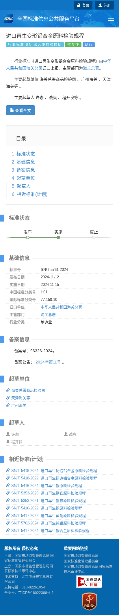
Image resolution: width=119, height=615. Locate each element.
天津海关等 (20, 398)
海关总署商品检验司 (28, 390)
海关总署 (91, 68)
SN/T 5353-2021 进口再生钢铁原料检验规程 (48, 500)
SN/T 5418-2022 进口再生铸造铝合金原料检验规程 (54, 478)
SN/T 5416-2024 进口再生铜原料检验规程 (46, 485)
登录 (85, 5)
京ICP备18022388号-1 (36, 593)
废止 (94, 232)
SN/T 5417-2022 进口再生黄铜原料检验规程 (48, 515)
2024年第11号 (48, 362)
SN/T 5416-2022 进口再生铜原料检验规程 (46, 508)
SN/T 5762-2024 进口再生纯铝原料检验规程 (48, 523)
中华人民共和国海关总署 (61, 307)
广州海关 (18, 405)
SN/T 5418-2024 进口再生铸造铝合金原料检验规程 (54, 470)
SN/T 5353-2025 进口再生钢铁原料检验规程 (48, 493)
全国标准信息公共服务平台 (48, 19)
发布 (28, 232)
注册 (106, 5)
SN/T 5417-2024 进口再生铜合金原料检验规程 (50, 530)
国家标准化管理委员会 (81, 561)
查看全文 (23, 110)
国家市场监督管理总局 (81, 556)
